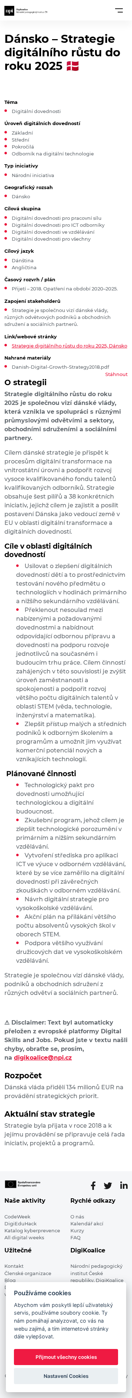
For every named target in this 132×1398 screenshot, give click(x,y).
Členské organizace (27, 1273)
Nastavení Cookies (66, 1376)
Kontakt (13, 1266)
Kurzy (77, 1230)
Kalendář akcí (86, 1223)
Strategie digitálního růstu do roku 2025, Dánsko (69, 346)
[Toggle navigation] (119, 10)
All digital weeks (24, 1237)
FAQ (75, 1237)
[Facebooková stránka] (96, 1186)
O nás (77, 1217)
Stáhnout (116, 374)
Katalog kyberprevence (32, 1230)
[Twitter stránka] (111, 1186)
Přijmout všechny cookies (66, 1357)
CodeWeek (17, 1217)
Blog (10, 1280)
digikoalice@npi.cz (43, 1057)
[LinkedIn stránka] (124, 1186)
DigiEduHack (20, 1223)
